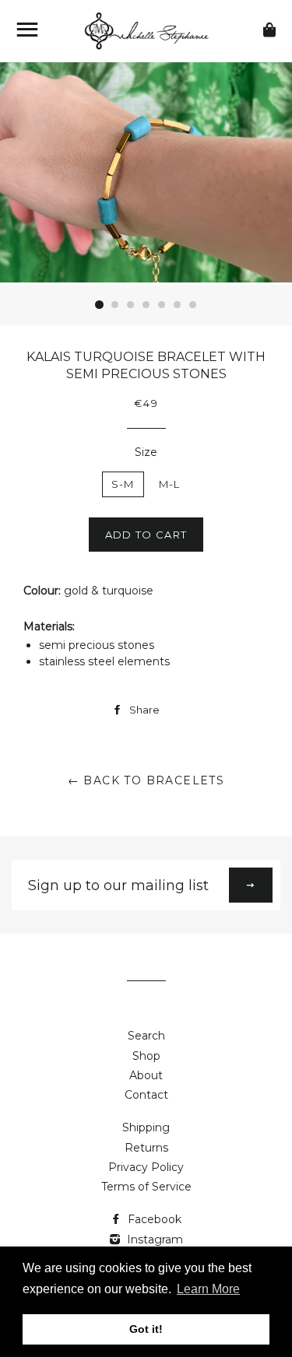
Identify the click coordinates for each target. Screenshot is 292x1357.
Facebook (153, 1219)
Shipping (146, 1127)
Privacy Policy (146, 1167)
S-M (123, 484)
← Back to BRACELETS (146, 780)
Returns (146, 1148)
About (146, 1075)
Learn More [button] (208, 1289)
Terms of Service (146, 1187)
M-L (170, 484)
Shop (146, 1056)
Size (146, 452)
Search (146, 1036)
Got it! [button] (146, 1329)
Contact (146, 1095)
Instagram (153, 1240)
